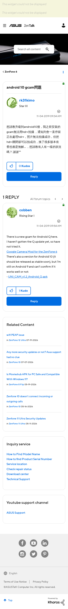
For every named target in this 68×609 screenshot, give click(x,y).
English (13, 573)
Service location (17, 464)
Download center (18, 474)
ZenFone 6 (11, 71)
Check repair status (19, 469)
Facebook (22, 539)
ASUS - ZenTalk (22, 25)
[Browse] (6, 25)
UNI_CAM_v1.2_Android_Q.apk (28, 277)
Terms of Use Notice (15, 581)
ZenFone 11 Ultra (17, 423)
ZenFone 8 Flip (16, 384)
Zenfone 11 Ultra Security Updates (26, 418)
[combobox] (34, 49)
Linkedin (44, 539)
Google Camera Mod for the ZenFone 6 (32, 252)
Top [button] (10, 600)
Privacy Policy (40, 581)
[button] (11, 166)
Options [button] (63, 72)
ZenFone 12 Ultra (17, 340)
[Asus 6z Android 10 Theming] (62, 199)
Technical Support (18, 479)
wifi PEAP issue (15, 335)
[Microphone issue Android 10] (55, 199)
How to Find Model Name (23, 454)
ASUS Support (16, 513)
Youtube (33, 539)
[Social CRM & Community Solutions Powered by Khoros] (56, 601)
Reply (34, 176)
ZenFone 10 (14, 362)
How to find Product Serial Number (29, 459)
